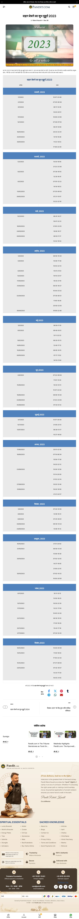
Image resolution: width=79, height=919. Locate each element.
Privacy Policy (46, 839)
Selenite (4, 839)
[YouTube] (70, 887)
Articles (64, 826)
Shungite (5, 843)
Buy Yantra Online (28, 846)
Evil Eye (24, 833)
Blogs (43, 829)
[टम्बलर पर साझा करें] (67, 691)
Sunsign (6, 736)
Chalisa (63, 833)
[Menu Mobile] (5, 7)
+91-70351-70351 (38, 876)
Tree (3, 836)
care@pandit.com (38, 886)
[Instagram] (65, 887)
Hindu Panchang (67, 839)
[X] (61, 887)
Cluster (24, 829)
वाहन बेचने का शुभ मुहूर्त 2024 (20, 709)
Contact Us (45, 833)
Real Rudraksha (27, 843)
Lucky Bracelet (7, 826)
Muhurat (64, 846)
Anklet (24, 826)
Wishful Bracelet (7, 829)
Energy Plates (6, 833)
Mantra (63, 843)
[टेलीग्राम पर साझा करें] (49, 694)
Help (42, 836)
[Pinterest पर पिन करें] (61, 691)
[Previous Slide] (2, 2)
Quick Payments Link (48, 846)
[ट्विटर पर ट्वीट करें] (55, 691)
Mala (23, 839)
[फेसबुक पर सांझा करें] (49, 691)
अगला (69, 702)
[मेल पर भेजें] (61, 694)
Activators (5, 846)
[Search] (69, 7)
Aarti (62, 829)
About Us (44, 826)
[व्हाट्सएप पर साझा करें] (55, 694)
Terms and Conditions (48, 843)
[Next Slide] (76, 2)
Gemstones (26, 836)
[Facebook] (56, 887)
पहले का (11, 704)
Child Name (65, 836)
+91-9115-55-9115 (63, 876)
